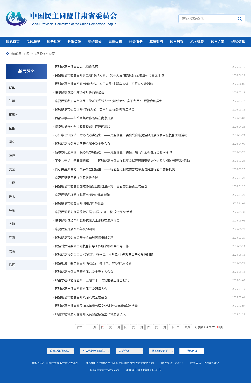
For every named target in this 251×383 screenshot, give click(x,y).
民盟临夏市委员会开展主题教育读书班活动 (84, 237)
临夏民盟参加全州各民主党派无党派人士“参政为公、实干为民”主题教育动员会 (108, 101)
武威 (12, 169)
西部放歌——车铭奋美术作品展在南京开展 (84, 118)
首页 (27, 53)
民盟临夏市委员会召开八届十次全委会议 (82, 143)
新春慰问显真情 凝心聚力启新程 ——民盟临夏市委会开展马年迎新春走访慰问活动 (113, 152)
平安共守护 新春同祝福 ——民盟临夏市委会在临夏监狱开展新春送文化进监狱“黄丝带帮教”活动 (122, 161)
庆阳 (12, 224)
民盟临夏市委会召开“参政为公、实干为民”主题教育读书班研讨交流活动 (104, 84)
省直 (12, 87)
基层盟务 (156, 42)
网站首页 (13, 42)
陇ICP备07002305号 (149, 369)
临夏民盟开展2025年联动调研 (75, 229)
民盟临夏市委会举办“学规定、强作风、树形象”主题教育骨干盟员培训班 (104, 254)
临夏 (52, 53)
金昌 (12, 128)
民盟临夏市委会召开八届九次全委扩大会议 (84, 272)
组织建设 (95, 42)
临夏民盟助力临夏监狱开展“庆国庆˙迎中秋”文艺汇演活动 (94, 212)
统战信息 (238, 42)
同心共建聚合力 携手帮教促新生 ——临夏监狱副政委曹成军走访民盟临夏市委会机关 (115, 169)
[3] (118, 327)
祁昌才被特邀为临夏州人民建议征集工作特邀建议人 (90, 314)
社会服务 (136, 42)
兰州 (12, 101)
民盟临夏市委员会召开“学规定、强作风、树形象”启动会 (93, 263)
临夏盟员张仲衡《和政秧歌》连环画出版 (82, 126)
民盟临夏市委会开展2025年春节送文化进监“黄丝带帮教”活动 (96, 306)
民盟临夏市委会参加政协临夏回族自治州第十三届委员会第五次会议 (101, 186)
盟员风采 (177, 42)
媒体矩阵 (191, 351)
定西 (12, 237)
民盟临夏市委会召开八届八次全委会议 (81, 297)
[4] (125, 327)
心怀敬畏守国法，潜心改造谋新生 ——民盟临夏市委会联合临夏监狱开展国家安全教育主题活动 (121, 135)
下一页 (175, 327)
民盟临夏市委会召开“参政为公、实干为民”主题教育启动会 (95, 109)
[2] (110, 327)
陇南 (12, 251)
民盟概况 (33, 42)
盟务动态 (54, 42)
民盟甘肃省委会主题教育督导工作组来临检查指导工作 (92, 246)
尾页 (187, 327)
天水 (12, 196)
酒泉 (12, 142)
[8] (156, 327)
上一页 (92, 327)
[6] (141, 327)
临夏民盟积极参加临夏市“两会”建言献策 (82, 195)
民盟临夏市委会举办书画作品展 (76, 67)
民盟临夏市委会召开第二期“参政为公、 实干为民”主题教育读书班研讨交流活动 (109, 75)
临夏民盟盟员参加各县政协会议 (76, 178)
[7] (148, 327)
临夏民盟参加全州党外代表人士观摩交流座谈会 (87, 220)
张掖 (12, 155)
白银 (12, 183)
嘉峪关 (13, 114)
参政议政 (74, 42)
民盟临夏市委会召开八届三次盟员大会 (81, 289)
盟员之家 (218, 42)
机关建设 (197, 42)
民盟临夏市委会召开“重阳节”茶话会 (79, 203)
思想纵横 (115, 42)
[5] (133, 327)
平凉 (12, 210)
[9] (164, 327)
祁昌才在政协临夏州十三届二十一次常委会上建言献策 (92, 280)
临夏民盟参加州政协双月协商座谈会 (79, 92)
